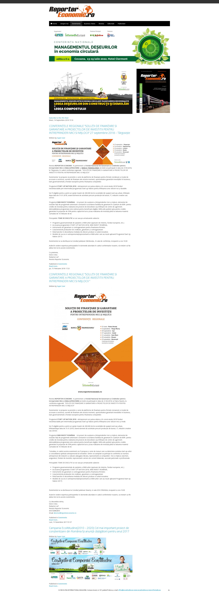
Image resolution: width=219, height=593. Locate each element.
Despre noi (64, 24)
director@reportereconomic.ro (65, 513)
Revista (101, 24)
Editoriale (110, 24)
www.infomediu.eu (154, 590)
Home (54, 24)
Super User (61, 138)
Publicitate (121, 24)
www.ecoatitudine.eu (141, 590)
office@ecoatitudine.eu (126, 590)
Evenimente (76, 24)
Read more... (53, 266)
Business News (89, 24)
